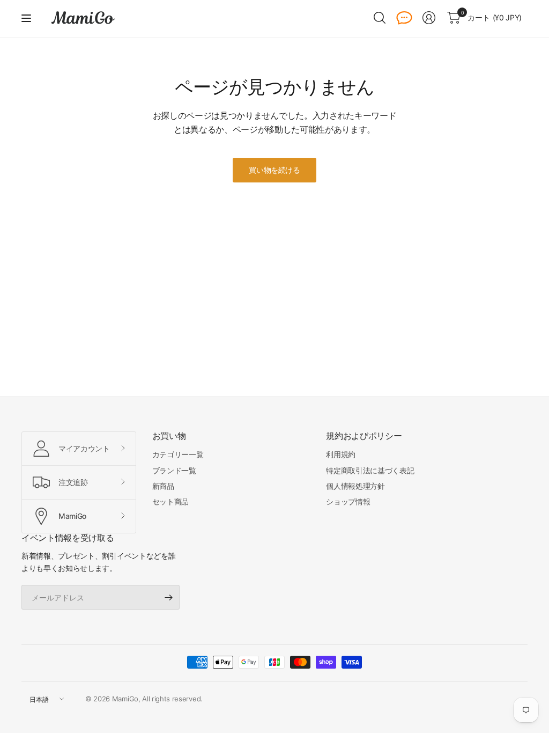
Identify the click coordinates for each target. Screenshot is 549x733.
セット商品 (170, 501)
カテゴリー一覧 (178, 454)
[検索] (379, 17)
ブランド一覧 (174, 470)
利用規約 (340, 454)
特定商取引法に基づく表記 (370, 470)
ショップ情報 (348, 501)
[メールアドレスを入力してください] (169, 597)
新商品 (163, 485)
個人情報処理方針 (355, 485)
